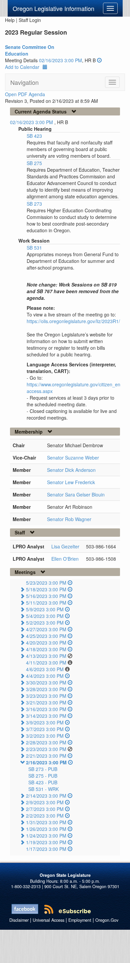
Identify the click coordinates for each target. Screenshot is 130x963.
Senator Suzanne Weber (73, 457)
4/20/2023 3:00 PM (46, 642)
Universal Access (48, 920)
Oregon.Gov (106, 920)
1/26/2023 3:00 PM (46, 829)
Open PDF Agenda (25, 94)
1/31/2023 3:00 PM (46, 822)
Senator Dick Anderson (71, 470)
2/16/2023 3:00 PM (46, 762)
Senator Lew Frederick (71, 482)
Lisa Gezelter (65, 546)
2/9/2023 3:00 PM (45, 802)
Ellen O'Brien (65, 558)
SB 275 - (42, 775)
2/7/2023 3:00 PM (45, 809)
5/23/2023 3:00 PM (46, 582)
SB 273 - (42, 769)
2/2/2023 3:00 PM (45, 815)
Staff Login (30, 20)
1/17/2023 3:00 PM (46, 849)
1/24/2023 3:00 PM (46, 835)
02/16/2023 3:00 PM (60, 60)
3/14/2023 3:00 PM (46, 715)
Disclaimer (19, 920)
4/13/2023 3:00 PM (46, 656)
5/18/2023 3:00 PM (46, 589)
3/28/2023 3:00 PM (46, 689)
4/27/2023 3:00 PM (46, 629)
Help (10, 20)
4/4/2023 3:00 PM (45, 676)
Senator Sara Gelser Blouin (76, 494)
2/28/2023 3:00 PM (46, 742)
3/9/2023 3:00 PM (45, 722)
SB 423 (34, 135)
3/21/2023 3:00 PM (46, 702)
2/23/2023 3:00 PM (46, 749)
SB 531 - (43, 789)
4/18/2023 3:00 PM (46, 649)
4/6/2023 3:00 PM (45, 669)
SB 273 (34, 203)
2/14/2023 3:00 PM (46, 795)
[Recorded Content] (99, 60)
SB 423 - (42, 782)
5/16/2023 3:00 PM (46, 596)
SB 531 (34, 247)
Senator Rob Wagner (69, 519)
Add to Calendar (22, 67)
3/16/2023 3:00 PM (46, 709)
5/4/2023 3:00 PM (45, 616)
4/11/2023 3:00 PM (46, 662)
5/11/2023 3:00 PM (46, 602)
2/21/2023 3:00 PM (46, 755)
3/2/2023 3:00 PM (45, 735)
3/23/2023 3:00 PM (46, 695)
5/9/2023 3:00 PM (45, 609)
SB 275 (34, 163)
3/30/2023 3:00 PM (46, 682)
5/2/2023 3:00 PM (45, 622)
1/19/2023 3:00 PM (46, 842)
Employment (79, 920)
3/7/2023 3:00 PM (45, 729)
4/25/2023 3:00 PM (46, 636)
